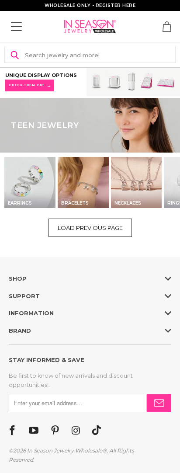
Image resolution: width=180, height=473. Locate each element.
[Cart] (167, 26)
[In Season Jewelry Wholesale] (90, 26)
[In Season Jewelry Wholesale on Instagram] (76, 431)
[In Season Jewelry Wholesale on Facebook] (12, 431)
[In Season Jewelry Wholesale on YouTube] (33, 431)
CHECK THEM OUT (30, 85)
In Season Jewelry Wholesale (64, 450)
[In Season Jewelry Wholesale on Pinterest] (55, 431)
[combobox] (95, 55)
